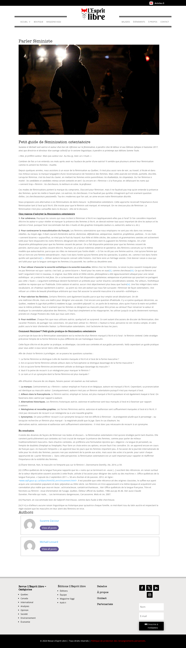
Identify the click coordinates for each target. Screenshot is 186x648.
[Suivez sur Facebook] (142, 588)
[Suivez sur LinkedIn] (156, 588)
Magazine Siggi (53, 22)
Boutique (38, 22)
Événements (139, 22)
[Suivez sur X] (149, 588)
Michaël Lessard (49, 542)
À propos (152, 22)
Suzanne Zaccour (49, 520)
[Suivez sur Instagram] (150, 595)
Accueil (24, 22)
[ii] (110, 270)
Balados (126, 22)
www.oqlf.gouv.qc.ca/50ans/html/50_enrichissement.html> (48, 480)
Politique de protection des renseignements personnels (118, 640)
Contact (164, 22)
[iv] (128, 284)
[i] (41, 258)
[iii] (132, 270)
